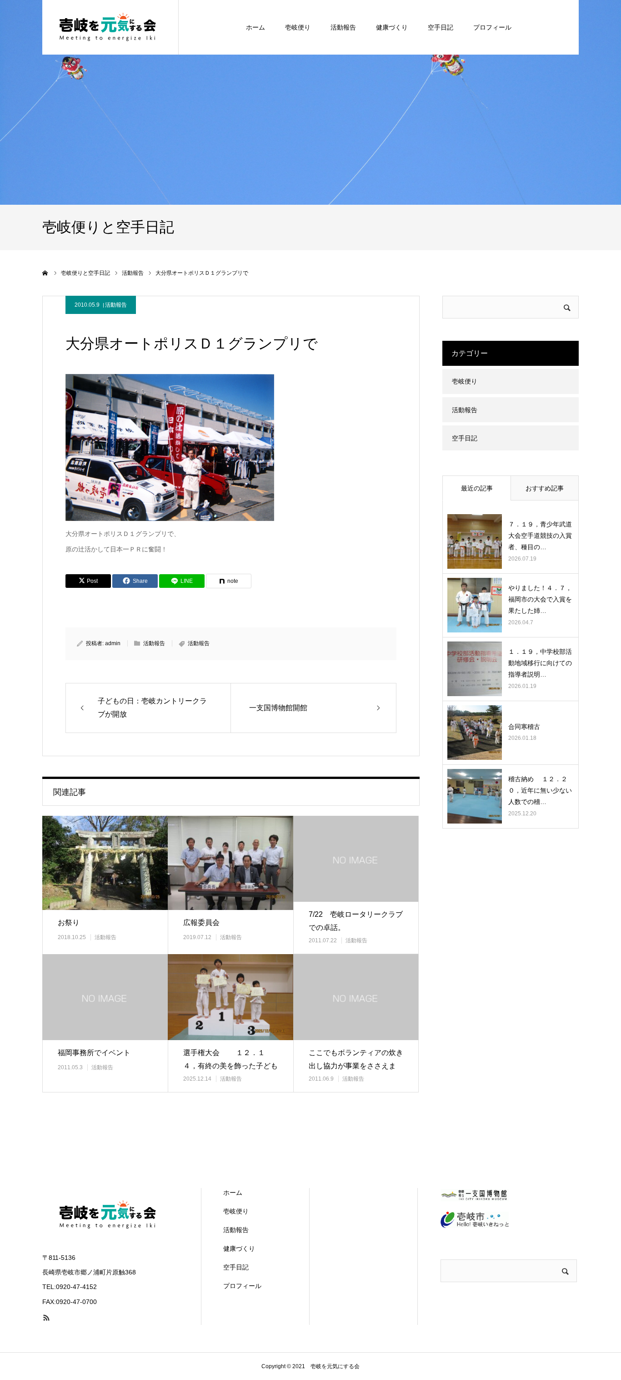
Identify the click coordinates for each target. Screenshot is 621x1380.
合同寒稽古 (527, 726)
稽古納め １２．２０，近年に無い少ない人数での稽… (540, 790)
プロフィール (492, 27)
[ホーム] (45, 273)
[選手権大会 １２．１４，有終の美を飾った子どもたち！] (230, 997)
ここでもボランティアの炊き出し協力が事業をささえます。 (356, 1066)
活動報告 (343, 27)
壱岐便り (297, 27)
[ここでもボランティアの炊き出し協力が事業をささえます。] (356, 997)
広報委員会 (201, 922)
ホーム (255, 27)
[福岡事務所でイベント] (105, 997)
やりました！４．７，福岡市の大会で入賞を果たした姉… (540, 599)
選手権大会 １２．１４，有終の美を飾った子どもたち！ (230, 1066)
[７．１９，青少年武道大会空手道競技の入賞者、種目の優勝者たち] (474, 541)
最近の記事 (477, 488)
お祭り (69, 922)
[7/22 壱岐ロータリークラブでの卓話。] (356, 859)
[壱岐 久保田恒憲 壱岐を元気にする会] (110, 27)
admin (112, 643)
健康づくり (392, 27)
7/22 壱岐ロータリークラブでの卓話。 (356, 920)
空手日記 (440, 27)
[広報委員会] (230, 863)
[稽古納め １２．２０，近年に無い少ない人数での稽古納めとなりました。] (474, 796)
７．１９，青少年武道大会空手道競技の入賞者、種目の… (540, 536)
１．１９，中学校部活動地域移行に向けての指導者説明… (540, 663)
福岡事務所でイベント (94, 1052)
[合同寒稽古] (474, 732)
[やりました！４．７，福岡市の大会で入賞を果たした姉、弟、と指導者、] (474, 605)
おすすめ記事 (545, 488)
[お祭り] (105, 863)
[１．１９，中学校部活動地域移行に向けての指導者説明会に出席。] (474, 669)
